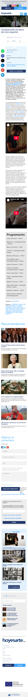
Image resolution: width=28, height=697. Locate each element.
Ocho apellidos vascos (16, 309)
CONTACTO (8, 8)
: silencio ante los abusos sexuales (13, 345)
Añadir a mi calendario (16, 71)
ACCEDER (20, 8)
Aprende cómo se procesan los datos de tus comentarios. (13, 493)
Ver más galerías (14, 587)
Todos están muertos (18, 116)
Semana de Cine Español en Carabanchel (14, 84)
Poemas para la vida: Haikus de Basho (12, 619)
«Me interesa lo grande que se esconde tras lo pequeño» (13, 423)
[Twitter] (5, 447)
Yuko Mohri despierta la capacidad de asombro (12, 625)
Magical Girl (19, 103)
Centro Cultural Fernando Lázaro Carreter (16, 65)
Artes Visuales (6, 645)
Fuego (18, 308)
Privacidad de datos (7, 660)
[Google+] (7, 447)
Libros (4, 649)
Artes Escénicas (6, 655)
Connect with (4, 444)
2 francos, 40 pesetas (19, 112)
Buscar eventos (7, 605)
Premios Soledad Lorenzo (9, 647)
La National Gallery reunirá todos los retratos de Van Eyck (12, 614)
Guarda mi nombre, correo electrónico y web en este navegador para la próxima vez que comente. (12, 469)
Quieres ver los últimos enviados (11, 515)
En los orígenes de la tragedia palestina (12, 397)
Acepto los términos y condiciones (13, 518)
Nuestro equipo (6, 661)
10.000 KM (14, 304)
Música (4, 651)
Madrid (14, 66)
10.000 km (8, 106)
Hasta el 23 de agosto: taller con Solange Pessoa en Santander (12, 371)
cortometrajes (11, 308)
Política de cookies (7, 658)
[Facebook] (2, 447)
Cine (8, 52)
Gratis (11, 52)
